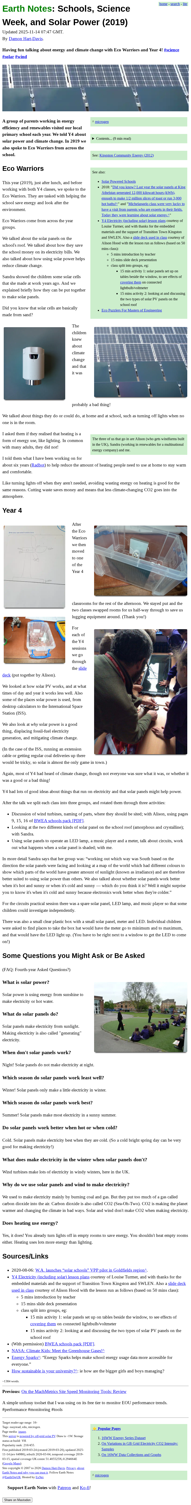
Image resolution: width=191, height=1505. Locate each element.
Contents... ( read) (113, 138)
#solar (8, 56)
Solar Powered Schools (119, 181)
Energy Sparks (25, 1357)
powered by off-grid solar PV (37, 1436)
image (22, 1431)
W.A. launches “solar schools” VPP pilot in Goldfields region (90, 1270)
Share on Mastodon (17, 1500)
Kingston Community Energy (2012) (126, 155)
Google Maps (11, 1463)
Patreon (64, 1487)
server (12, 1436)
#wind (21, 56)
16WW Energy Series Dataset (124, 1438)
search (175, 4)
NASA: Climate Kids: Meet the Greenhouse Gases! (57, 1350)
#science (171, 49)
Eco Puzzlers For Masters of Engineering (132, 310)
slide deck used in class (150, 237)
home (163, 4)
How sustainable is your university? (43, 1370)
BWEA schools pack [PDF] (58, 820)
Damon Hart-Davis (26, 38)
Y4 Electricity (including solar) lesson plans (134, 221)
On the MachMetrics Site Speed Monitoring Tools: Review (73, 1391)
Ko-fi (84, 1487)
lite (185, 4)
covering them (130, 282)
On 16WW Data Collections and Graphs (131, 1455)
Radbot (37, 465)
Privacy (71, 1468)
